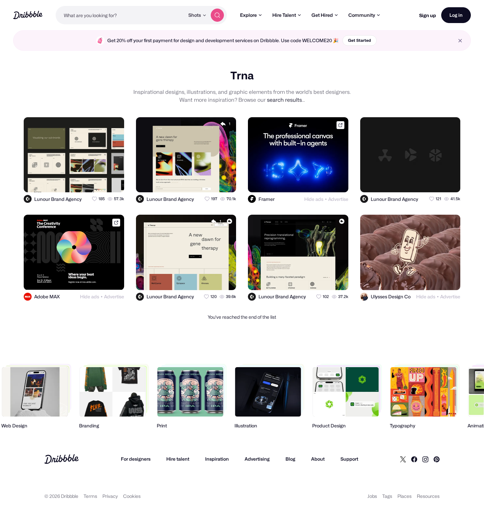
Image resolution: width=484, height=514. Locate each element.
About (318, 459)
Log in (456, 15)
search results (284, 100)
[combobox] (120, 15)
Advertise (338, 199)
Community (361, 15)
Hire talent (177, 459)
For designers (135, 459)
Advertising (257, 459)
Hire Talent (284, 15)
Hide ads (313, 199)
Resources (428, 496)
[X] (403, 459)
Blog (290, 459)
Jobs (372, 496)
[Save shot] (100, 181)
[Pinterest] (437, 459)
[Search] (217, 15)
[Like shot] (113, 181)
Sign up (427, 15)
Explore (248, 15)
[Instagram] (425, 459)
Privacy (110, 496)
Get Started (359, 40)
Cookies (132, 496)
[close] (460, 41)
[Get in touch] (87, 181)
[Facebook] (414, 459)
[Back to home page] (27, 15)
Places (404, 496)
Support (349, 459)
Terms (90, 496)
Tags (387, 496)
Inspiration (217, 459)
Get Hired (322, 15)
